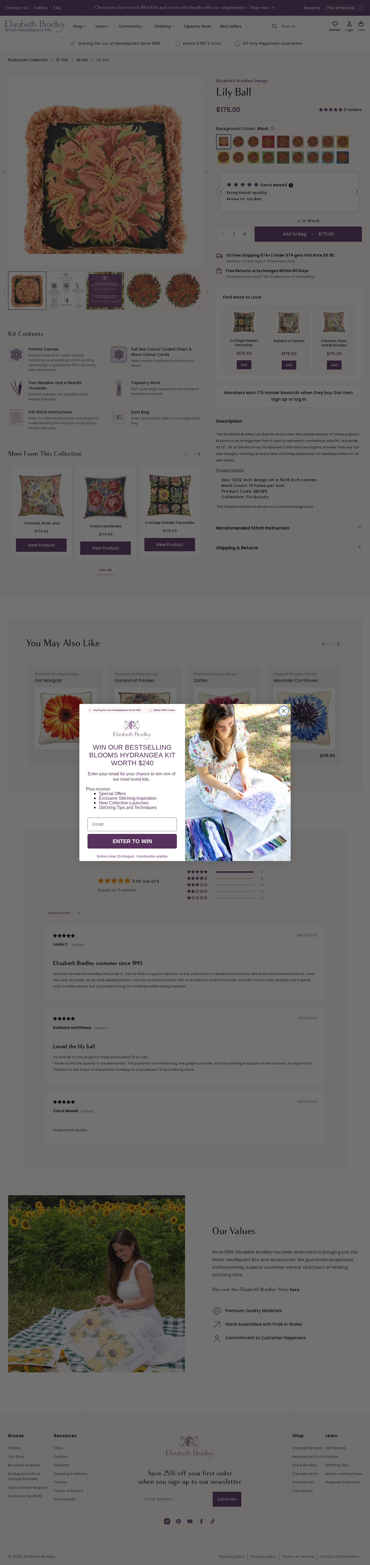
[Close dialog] (283, 711)
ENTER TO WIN (132, 841)
